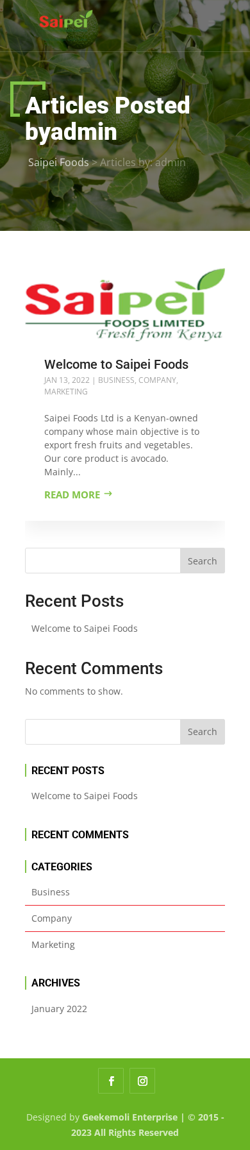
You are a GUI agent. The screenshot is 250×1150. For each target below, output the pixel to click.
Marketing (66, 391)
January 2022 (59, 1008)
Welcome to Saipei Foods (116, 364)
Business (116, 380)
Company (157, 380)
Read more (72, 494)
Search (202, 561)
